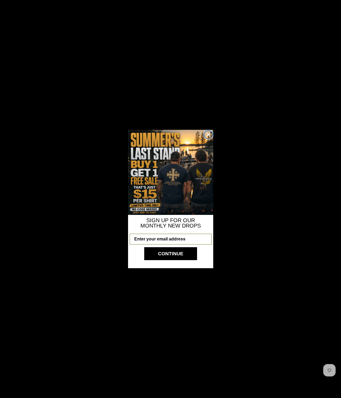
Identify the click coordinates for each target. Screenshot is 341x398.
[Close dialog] (208, 134)
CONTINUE (170, 253)
